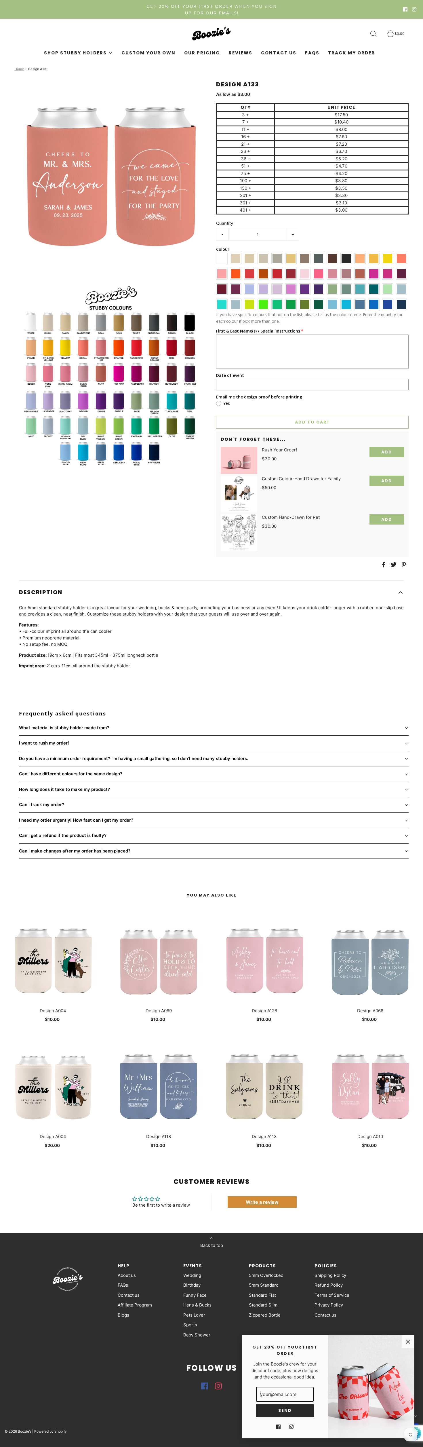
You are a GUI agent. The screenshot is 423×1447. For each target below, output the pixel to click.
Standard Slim (263, 1305)
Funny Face (195, 1295)
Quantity (224, 223)
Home (19, 69)
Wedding (192, 1275)
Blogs (123, 1315)
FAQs (312, 53)
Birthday (192, 1285)
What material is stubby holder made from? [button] (64, 727)
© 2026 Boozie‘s (18, 1431)
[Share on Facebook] (382, 564)
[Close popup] (408, 1341)
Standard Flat (262, 1295)
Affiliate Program (135, 1305)
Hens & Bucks (197, 1305)
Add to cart (312, 422)
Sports (190, 1325)
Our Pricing (202, 53)
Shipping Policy (330, 1275)
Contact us (278, 53)
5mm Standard (264, 1285)
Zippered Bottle (265, 1315)
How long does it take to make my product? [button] (64, 789)
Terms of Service (332, 1295)
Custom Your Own (148, 53)
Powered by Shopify (50, 1431)
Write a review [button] (262, 1202)
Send (285, 1410)
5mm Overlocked (266, 1275)
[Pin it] (403, 564)
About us (127, 1275)
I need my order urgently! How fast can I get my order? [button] (76, 820)
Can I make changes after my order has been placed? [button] (74, 851)
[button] (211, 593)
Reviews (240, 53)
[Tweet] (392, 564)
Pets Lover (194, 1315)
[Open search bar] (376, 33)
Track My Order (351, 53)
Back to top (211, 1245)
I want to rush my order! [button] (44, 743)
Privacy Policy (329, 1305)
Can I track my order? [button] (41, 804)
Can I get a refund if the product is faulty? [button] (62, 835)
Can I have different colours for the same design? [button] (70, 773)
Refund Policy (329, 1285)
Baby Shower (196, 1335)
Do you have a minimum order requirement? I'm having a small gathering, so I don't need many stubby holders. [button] (133, 758)
